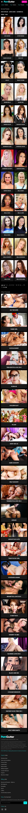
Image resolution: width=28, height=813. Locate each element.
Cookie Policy (4, 764)
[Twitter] (2, 809)
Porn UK (14, 386)
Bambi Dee (20, 102)
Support (2, 772)
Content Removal (5, 770)
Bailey (7, 80)
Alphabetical (20, 11)
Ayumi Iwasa (20, 36)
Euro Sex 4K (14, 444)
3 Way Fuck (14, 615)
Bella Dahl (7, 213)
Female (2, 14)
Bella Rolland (21, 279)
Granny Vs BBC (14, 635)
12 (16, 285)
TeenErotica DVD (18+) (14, 501)
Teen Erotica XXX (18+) (14, 367)
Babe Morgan (7, 58)
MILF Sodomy (14, 482)
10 (13, 285)
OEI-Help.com (4, 784)
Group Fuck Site (14, 539)
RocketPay (3, 786)
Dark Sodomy (14, 463)
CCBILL (2, 790)
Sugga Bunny (14, 348)
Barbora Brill (21, 168)
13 (18, 285)
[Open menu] (2, 2)
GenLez (14, 520)
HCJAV (14, 424)
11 (14, 285)
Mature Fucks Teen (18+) (14, 711)
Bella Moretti (7, 257)
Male (6, 14)
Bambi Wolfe (7, 124)
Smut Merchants (14, 730)
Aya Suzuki (7, 36)
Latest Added (12, 11)
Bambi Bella (7, 102)
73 (24, 285)
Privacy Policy (4, 762)
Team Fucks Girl (14, 558)
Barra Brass (7, 190)
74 (2, 287)
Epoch (2, 788)
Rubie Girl (14, 329)
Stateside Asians (14, 577)
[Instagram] (5, 809)
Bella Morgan (21, 257)
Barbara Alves (7, 146)
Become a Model (4, 774)
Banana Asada (21, 124)
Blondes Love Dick (14, 654)
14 (20, 285)
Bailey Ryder (20, 80)
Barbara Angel (20, 146)
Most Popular (4, 11)
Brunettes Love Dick (14, 596)
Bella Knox (7, 235)
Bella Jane (21, 213)
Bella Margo (20, 235)
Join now (24, 1)
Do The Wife (14, 310)
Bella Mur (7, 279)
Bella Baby (21, 190)
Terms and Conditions (5, 760)
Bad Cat (20, 58)
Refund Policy (4, 766)
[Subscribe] (25, 802)
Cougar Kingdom (14, 692)
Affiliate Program (4, 768)
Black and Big (14, 673)
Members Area (4, 758)
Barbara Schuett (7, 168)
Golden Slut (14, 405)
